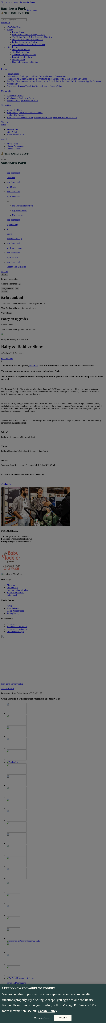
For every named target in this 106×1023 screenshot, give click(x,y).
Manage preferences (42, 1018)
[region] (53, 1003)
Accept (63, 1018)
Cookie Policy (47, 1011)
